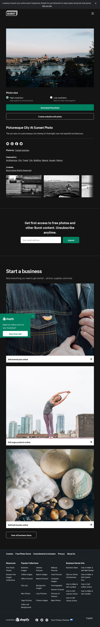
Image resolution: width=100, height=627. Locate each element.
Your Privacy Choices (60, 619)
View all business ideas (21, 535)
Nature (45, 160)
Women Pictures (57, 589)
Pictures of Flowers (55, 595)
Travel (25, 160)
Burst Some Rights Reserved (18, 170)
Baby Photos (56, 600)
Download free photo (50, 107)
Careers (9, 553)
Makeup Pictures (54, 569)
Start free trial (15, 333)
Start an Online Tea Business (72, 575)
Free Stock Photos (10, 569)
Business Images (24, 569)
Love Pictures (41, 593)
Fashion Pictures (39, 569)
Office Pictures (27, 578)
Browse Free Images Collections (11, 577)
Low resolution (60, 97)
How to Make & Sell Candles (87, 592)
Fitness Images (42, 600)
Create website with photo (50, 116)
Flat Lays (24, 585)
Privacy (61, 553)
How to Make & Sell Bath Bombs (87, 569)
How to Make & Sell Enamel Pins (87, 577)
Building (37, 160)
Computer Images (55, 580)
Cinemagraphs (56, 585)
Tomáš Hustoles (22, 150)
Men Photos (25, 593)
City (20, 160)
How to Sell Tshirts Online (71, 599)
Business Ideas (72, 567)
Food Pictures (56, 574)
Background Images (40, 586)
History (59, 160)
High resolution (16, 97)
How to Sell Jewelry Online (72, 592)
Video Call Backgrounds (26, 605)
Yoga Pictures (26, 600)
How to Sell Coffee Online (86, 585)
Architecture (11, 160)
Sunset (52, 160)
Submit (71, 240)
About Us (71, 553)
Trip (31, 160)
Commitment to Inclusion (44, 553)
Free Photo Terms (23, 553)
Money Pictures (42, 578)
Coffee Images (26, 574)
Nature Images (41, 574)
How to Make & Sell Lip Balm (72, 585)
